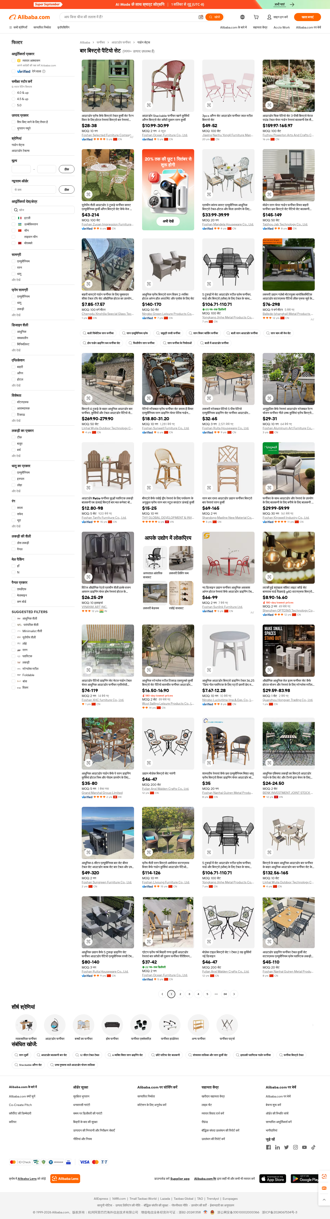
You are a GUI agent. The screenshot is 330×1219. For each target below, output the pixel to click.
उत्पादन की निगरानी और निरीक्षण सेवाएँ (94, 1130)
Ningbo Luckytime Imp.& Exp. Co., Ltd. (228, 700)
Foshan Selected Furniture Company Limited (108, 135)
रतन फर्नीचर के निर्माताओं (179, 343)
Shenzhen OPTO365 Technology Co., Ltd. (289, 610)
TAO (200, 1198)
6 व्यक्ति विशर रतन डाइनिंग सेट (127, 1055)
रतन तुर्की (23, 1055)
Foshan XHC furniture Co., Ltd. (103, 700)
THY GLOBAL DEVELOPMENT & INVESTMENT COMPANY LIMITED (168, 517)
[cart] (257, 18)
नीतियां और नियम (82, 1139)
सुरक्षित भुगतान (81, 1096)
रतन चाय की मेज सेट (281, 333)
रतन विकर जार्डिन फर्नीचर (205, 333)
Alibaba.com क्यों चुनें (22, 1096)
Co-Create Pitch (20, 1105)
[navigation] (43, 519)
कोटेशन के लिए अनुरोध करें (151, 1105)
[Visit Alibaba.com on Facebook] (268, 1147)
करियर (12, 1122)
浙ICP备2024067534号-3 (279, 1212)
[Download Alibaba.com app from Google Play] (306, 1178)
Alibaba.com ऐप (205, 1178)
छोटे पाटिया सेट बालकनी (168, 1055)
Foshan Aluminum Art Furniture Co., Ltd (289, 428)
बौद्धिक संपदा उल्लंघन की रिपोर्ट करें (220, 1130)
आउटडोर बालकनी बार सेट (54, 1055)
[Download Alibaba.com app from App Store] (272, 1178)
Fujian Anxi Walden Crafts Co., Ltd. (165, 788)
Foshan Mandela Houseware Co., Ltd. (228, 224)
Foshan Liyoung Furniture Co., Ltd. (166, 882)
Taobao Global (183, 1198)
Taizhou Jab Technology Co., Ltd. (285, 224)
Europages (230, 1198)
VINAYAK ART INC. (94, 607)
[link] (324, 1176)
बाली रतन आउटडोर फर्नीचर (244, 333)
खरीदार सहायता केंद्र (213, 1096)
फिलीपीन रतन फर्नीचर (143, 343)
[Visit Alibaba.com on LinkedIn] (277, 1147)
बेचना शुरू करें (273, 1105)
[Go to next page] (234, 994)
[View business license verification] (205, 1212)
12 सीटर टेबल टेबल (89, 1055)
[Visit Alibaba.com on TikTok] (313, 1147)
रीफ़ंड (205, 1122)
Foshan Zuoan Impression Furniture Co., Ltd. (108, 224)
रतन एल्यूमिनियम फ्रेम (137, 333)
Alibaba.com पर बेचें (278, 1096)
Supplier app (180, 1178)
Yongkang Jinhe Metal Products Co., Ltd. (228, 317)
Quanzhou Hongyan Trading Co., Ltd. (288, 700)
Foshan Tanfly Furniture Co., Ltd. (104, 517)
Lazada (165, 1198)
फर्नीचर (101, 42)
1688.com (119, 1198)
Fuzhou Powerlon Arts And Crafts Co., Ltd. (289, 135)
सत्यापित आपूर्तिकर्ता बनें (279, 1122)
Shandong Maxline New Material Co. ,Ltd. (228, 517)
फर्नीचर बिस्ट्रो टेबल (294, 1055)
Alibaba (85, 42)
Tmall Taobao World (143, 1198)
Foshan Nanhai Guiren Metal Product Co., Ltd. (228, 793)
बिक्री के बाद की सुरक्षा (85, 1122)
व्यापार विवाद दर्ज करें (213, 1113)
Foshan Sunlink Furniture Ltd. (222, 607)
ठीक (66, 169)
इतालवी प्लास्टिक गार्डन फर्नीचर (255, 1055)
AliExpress (101, 1198)
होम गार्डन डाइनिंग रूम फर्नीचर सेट (103, 343)
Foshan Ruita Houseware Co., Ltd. (225, 428)
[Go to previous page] (162, 994)
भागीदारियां (271, 1130)
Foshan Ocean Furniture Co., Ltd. (165, 135)
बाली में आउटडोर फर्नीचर (217, 343)
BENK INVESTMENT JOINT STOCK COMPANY (289, 793)
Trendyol (213, 1198)
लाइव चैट (207, 1105)
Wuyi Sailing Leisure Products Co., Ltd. (168, 703)
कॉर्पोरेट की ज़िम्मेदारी (20, 1113)
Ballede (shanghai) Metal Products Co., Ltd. (289, 314)
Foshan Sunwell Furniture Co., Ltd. (165, 428)
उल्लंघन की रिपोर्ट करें (213, 1139)
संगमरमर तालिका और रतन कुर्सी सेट (210, 1055)
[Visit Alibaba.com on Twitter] (286, 1147)
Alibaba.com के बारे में (23, 1087)
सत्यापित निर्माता (146, 1096)
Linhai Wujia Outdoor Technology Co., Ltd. (108, 428)
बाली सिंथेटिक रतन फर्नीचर (100, 333)
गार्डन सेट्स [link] (143, 42)
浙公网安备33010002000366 (238, 1212)
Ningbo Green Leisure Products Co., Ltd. (168, 314)
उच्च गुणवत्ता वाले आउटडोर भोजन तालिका (75, 1065)
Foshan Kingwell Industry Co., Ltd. (286, 517)
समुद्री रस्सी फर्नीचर (170, 333)
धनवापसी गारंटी (81, 1105)
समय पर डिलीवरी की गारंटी (87, 1113)
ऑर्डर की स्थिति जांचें (277, 1113)
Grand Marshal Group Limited (102, 793)
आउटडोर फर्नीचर (121, 42)
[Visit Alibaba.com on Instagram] (295, 1147)
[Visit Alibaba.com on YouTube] (304, 1147)
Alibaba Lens (27, 1178)
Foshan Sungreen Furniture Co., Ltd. (107, 882)
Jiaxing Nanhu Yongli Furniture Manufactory (228, 135)
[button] (201, 17)
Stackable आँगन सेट (30, 1065)
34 (225, 994)
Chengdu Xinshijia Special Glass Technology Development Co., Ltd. (108, 314)
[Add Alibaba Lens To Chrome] (65, 1178)
